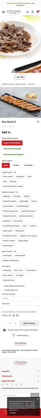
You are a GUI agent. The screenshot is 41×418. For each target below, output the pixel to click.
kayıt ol (35, 395)
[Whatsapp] (21, 384)
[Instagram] (7, 384)
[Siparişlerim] (32, 12)
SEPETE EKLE (29, 323)
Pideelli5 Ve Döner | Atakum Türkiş (14, 84)
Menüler (32, 84)
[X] (12, 384)
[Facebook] (3, 384)
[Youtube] (16, 384)
